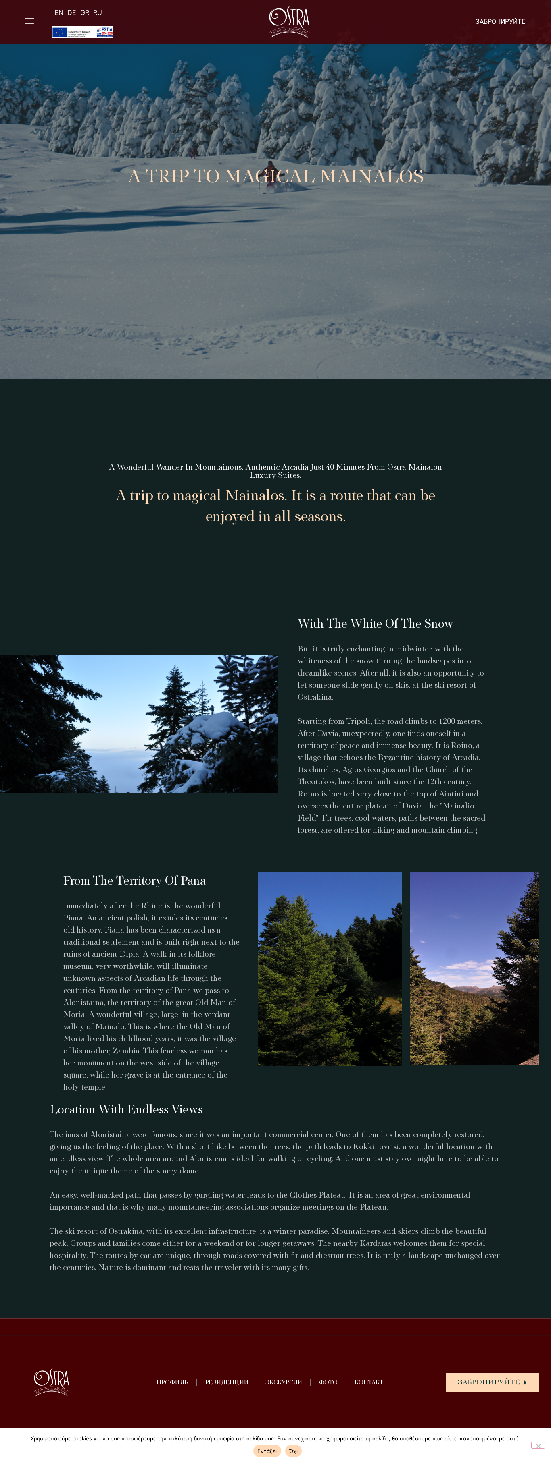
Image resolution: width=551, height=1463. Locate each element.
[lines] (29, 21)
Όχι (293, 1451)
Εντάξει (267, 1451)
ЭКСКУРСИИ (283, 1382)
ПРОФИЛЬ (172, 1382)
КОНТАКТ (369, 1382)
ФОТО (328, 1382)
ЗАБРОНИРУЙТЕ (500, 21)
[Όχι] (538, 1445)
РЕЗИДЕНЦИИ (226, 1382)
